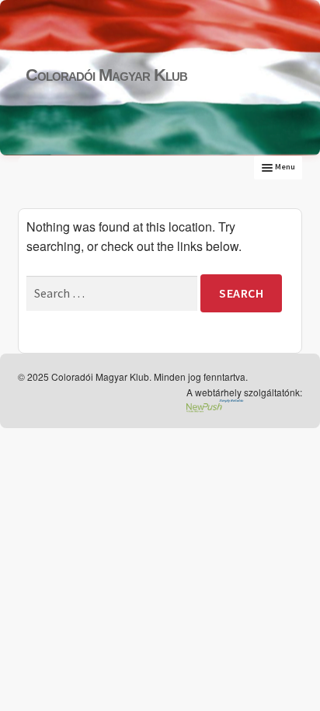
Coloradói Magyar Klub (106, 75)
